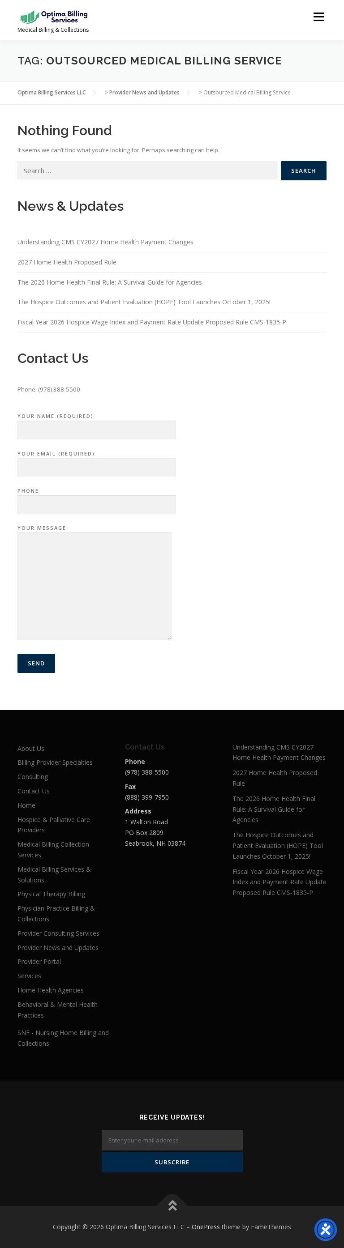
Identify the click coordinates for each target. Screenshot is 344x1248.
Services (29, 975)
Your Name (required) (55, 416)
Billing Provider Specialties (55, 762)
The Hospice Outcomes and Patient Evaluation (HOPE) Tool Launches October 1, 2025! (144, 302)
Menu (319, 17)
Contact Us (33, 791)
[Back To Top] (172, 1206)
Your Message (41, 527)
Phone (28, 490)
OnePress (206, 1226)
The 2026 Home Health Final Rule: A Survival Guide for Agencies (109, 282)
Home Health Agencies (50, 990)
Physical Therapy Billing (51, 894)
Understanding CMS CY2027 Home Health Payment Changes (105, 242)
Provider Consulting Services (58, 933)
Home (26, 805)
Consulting (32, 776)
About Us (30, 748)
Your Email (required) (56, 453)
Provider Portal (39, 961)
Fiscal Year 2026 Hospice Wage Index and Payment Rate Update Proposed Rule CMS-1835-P (151, 322)
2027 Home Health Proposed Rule (66, 262)
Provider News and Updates (58, 947)
